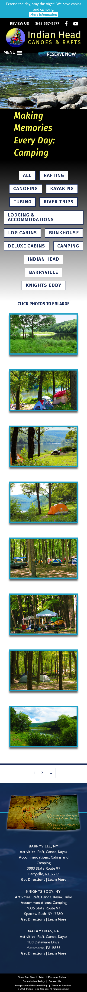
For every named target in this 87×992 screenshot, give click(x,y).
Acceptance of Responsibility (31, 985)
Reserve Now (61, 54)
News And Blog (26, 977)
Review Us (19, 23)
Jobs (41, 977)
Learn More (57, 879)
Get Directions (33, 879)
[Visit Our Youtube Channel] (75, 23)
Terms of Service (61, 985)
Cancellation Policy (34, 981)
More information (43, 14)
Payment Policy (57, 977)
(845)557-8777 (47, 23)
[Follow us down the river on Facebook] (66, 23)
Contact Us (55, 981)
